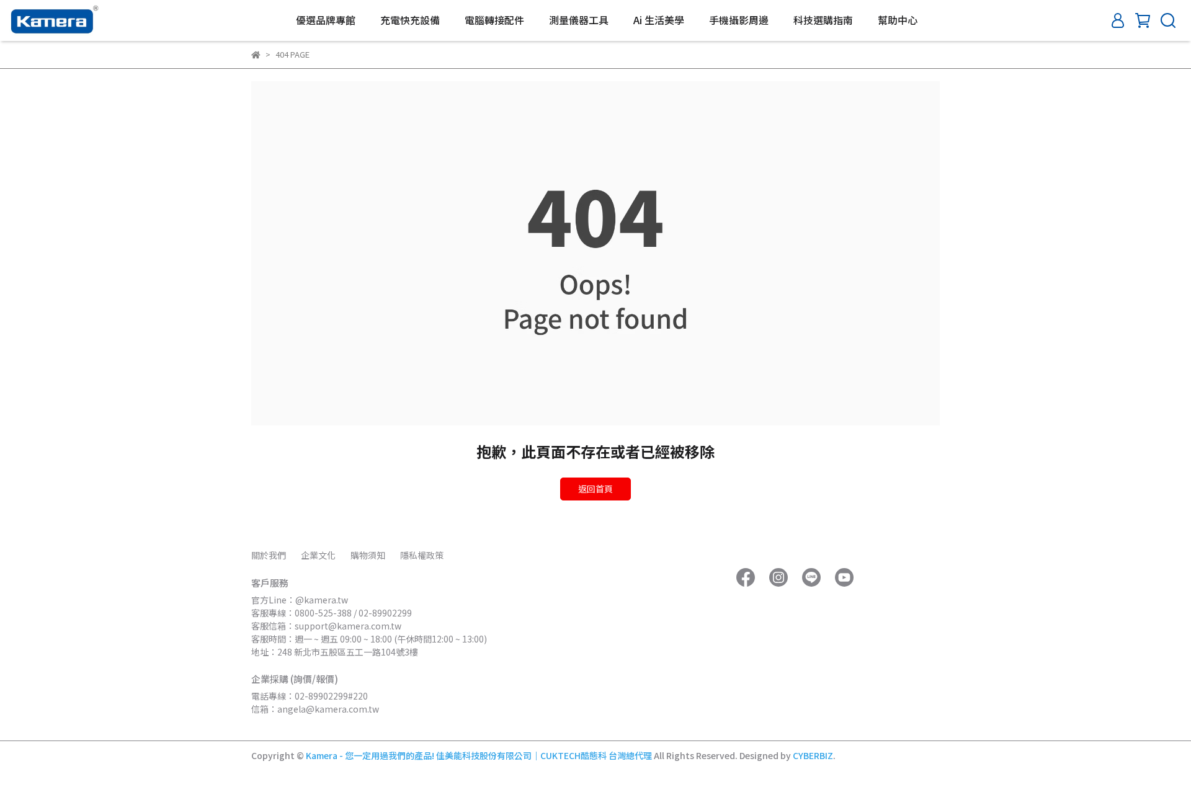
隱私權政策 (422, 555)
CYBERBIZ (813, 755)
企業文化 (318, 555)
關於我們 (268, 555)
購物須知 (367, 555)
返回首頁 (595, 488)
